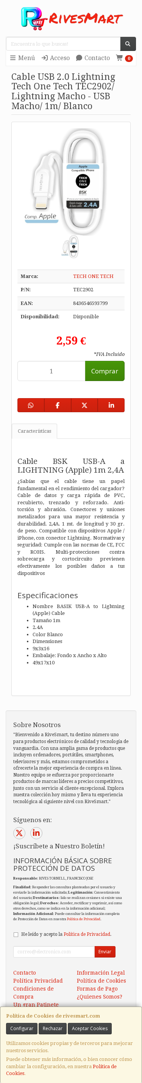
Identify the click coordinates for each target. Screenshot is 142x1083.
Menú (26, 58)
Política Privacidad (38, 981)
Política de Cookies (101, 981)
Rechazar (52, 1028)
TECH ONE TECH (93, 276)
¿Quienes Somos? (99, 997)
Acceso (59, 58)
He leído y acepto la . (66, 934)
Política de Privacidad (83, 919)
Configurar (21, 1028)
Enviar (104, 951)
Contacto (96, 58)
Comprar (104, 371)
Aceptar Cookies (90, 1028)
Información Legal (101, 973)
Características (34, 431)
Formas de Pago (97, 989)
